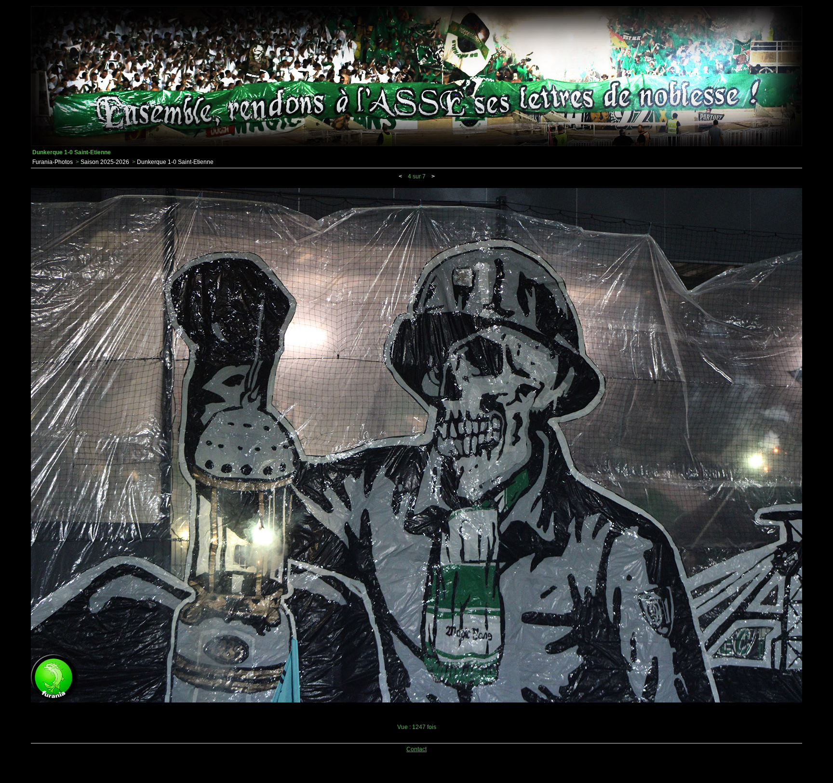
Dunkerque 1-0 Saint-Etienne (175, 162)
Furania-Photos (52, 162)
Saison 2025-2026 (105, 162)
